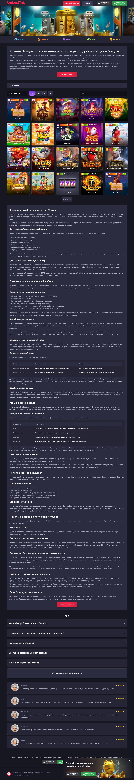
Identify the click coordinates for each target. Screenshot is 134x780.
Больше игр (67, 199)
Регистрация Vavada (67, 605)
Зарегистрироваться (72, 3)
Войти (87, 3)
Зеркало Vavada (67, 74)
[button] (2, 21)
